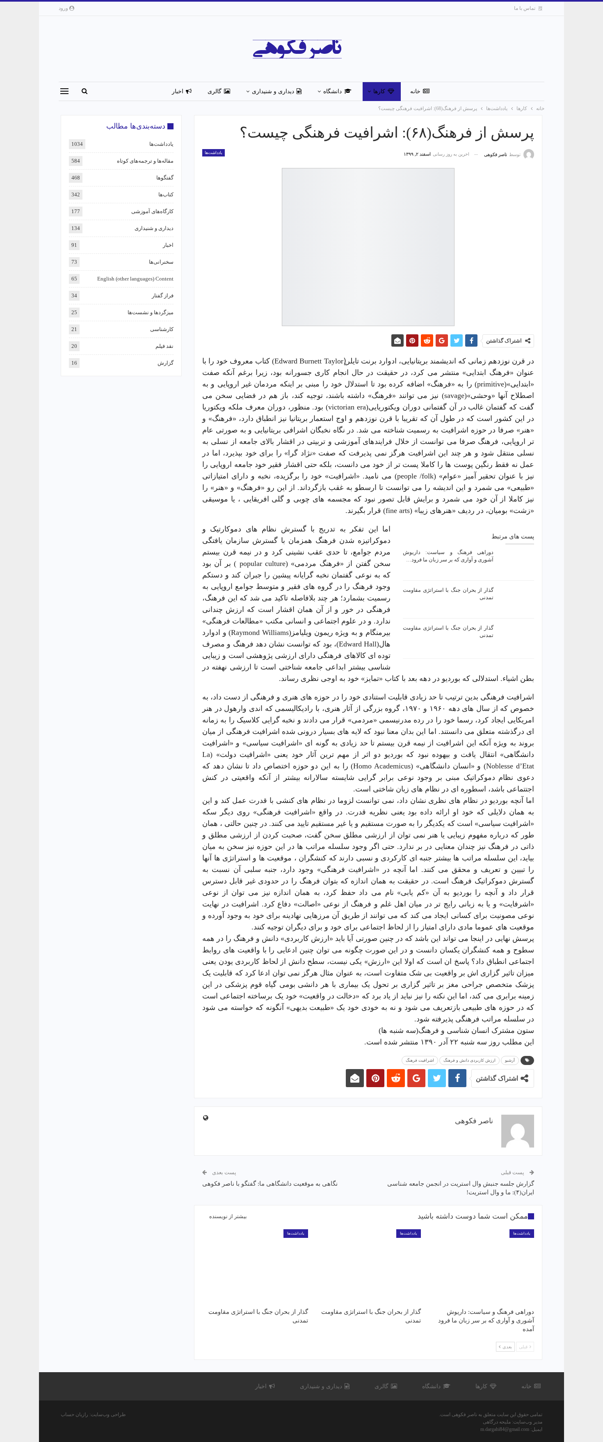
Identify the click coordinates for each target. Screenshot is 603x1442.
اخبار (177, 91)
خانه (415, 91)
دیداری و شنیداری (273, 91)
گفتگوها (165, 178)
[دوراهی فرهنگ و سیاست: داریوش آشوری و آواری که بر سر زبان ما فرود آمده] (516, 562)
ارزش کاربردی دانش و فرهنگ (469, 1060)
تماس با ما (524, 8)
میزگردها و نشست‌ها (151, 312)
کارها (379, 91)
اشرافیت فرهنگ (420, 1060)
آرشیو (510, 1060)
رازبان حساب (74, 1414)
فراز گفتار (163, 295)
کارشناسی (162, 329)
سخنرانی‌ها (161, 262)
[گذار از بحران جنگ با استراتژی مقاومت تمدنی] (516, 599)
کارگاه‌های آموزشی (152, 211)
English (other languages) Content (135, 279)
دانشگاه (332, 91)
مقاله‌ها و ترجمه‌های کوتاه (145, 161)
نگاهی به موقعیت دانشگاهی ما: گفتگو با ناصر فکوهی (270, 1183)
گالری (215, 91)
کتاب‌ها (166, 194)
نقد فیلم (164, 346)
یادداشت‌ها (213, 152)
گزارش (166, 363)
